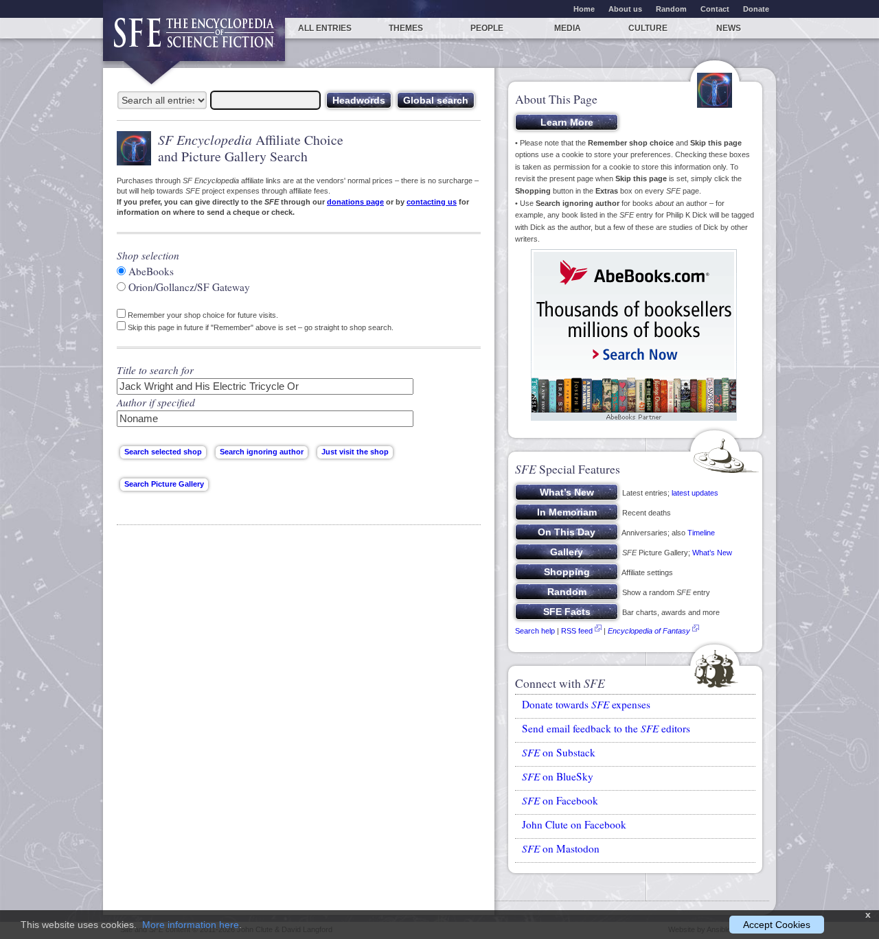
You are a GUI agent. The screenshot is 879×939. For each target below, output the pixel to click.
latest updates (695, 493)
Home (584, 9)
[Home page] (194, 39)
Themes (406, 28)
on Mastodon (561, 848)
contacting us (432, 202)
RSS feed (577, 631)
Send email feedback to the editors (606, 728)
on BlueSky (557, 776)
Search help (535, 631)
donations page (355, 202)
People (486, 28)
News (728, 28)
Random (671, 9)
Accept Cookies (776, 924)
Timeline (701, 533)
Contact (714, 9)
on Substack (558, 752)
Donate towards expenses (586, 704)
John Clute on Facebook (574, 824)
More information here (190, 924)
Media (567, 28)
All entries (325, 28)
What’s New (712, 552)
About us (625, 9)
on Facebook (560, 800)
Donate (756, 9)
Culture (647, 28)
